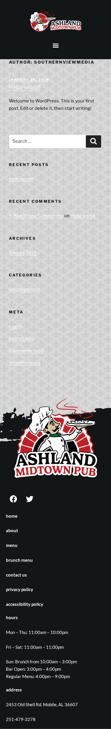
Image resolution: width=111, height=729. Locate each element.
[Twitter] (29, 499)
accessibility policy (24, 604)
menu (11, 545)
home (11, 516)
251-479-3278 (21, 719)
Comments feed (26, 350)
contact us (16, 574)
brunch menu (19, 560)
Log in (15, 326)
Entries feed (22, 338)
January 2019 (22, 252)
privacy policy (19, 589)
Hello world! (24, 87)
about (12, 530)
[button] (55, 45)
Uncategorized (24, 289)
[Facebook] (13, 499)
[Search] (93, 141)
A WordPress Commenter (36, 215)
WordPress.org (25, 363)
